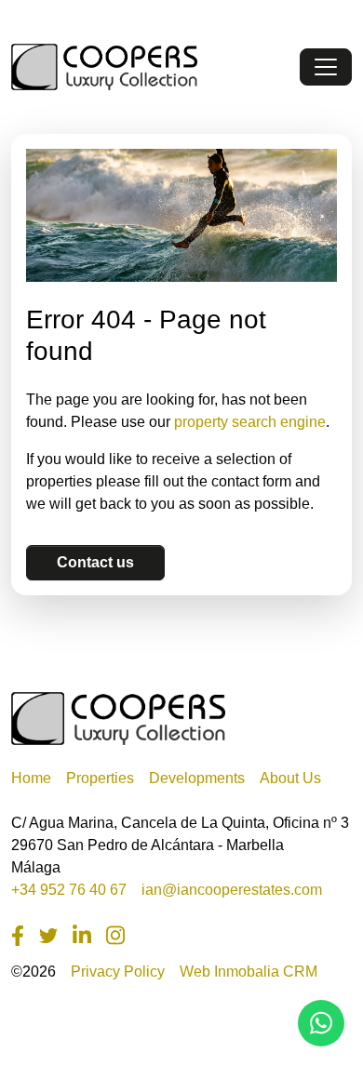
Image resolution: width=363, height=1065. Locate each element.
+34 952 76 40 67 (69, 890)
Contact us (95, 562)
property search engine (250, 422)
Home (31, 778)
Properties (100, 778)
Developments (197, 778)
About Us (290, 778)
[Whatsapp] (321, 1023)
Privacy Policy (118, 971)
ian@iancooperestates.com (231, 890)
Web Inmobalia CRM (248, 971)
